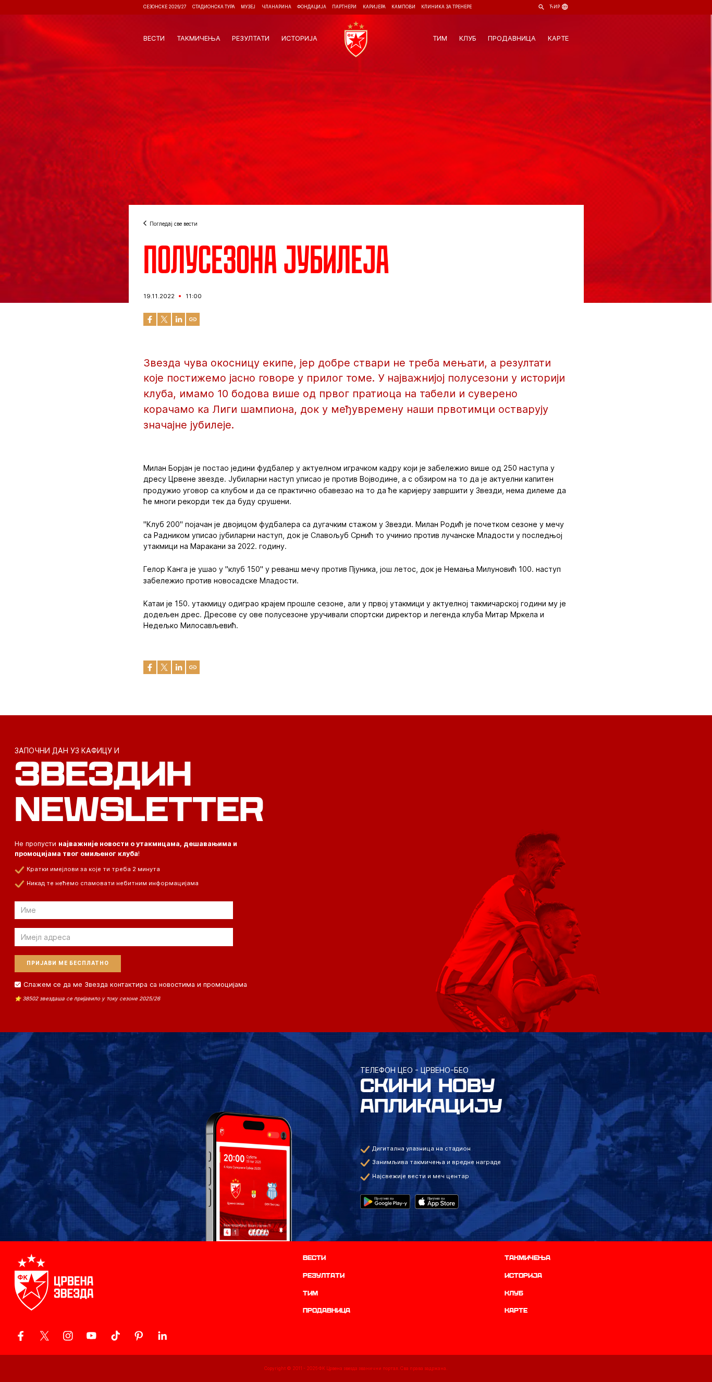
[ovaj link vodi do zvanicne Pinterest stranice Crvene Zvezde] (139, 1336)
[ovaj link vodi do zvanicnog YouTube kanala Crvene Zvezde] (91, 1336)
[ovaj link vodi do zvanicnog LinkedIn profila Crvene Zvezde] (162, 1336)
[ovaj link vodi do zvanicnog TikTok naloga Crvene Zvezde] (115, 1336)
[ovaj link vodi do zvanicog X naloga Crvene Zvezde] (45, 1336)
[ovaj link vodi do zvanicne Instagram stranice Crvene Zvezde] (68, 1336)
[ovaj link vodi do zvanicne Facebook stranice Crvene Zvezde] (21, 1336)
